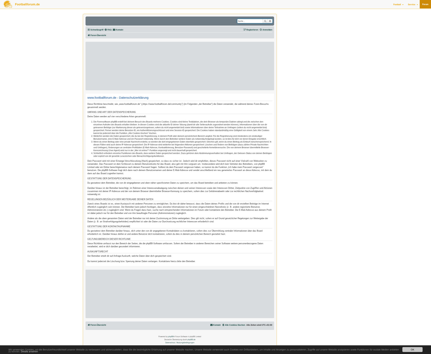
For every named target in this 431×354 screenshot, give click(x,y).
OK (412, 349)
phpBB (171, 336)
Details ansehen (29, 351)
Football (397, 4)
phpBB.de (191, 339)
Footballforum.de (27, 4)
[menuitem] (107, 29)
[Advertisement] (179, 66)
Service (411, 4)
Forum (425, 4)
